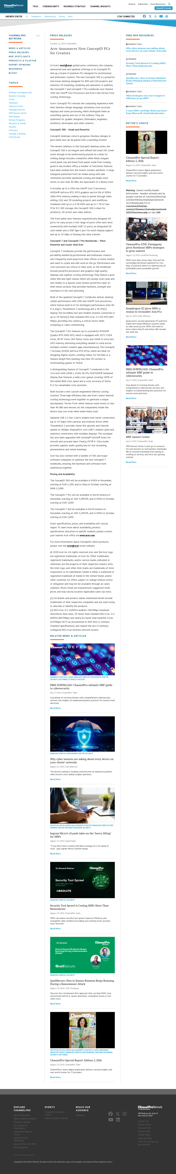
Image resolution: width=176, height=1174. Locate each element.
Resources (15, 68)
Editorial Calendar (22, 1122)
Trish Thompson (72, 988)
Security (12, 126)
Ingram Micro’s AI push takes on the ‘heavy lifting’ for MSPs (80, 835)
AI (27, 16)
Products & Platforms (24, 60)
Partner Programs (17, 119)
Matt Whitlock (144, 316)
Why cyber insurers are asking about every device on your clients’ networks (82, 760)
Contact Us (143, 1121)
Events (132, 4)
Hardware (13, 102)
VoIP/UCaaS (14, 137)
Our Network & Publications (21, 1127)
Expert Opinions (20, 64)
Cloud (11, 99)
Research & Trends (17, 123)
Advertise (143, 4)
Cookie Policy (144, 1134)
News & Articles (20, 48)
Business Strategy (75, 6)
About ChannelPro (22, 1115)
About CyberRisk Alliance (25, 1118)
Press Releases (19, 52)
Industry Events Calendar (56, 1118)
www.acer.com (87, 535)
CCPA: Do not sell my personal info (148, 1143)
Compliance (36, 16)
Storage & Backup (17, 133)
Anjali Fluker (70, 841)
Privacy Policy (144, 1131)
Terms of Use (144, 1127)
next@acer (66, 65)
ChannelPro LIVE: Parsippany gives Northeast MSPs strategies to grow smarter (145, 247)
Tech (35, 6)
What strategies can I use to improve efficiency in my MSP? (145, 97)
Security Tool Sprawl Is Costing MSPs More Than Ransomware (79, 907)
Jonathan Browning (149, 255)
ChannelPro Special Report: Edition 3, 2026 (76, 1060)
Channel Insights (100, 6)
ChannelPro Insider (163, 8)
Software (13, 130)
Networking (14, 116)
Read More (55, 708)
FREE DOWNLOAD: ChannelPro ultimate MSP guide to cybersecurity (81, 686)
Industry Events (16, 106)
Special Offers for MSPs (25, 1144)
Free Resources (158, 4)
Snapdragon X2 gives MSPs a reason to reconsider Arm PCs (144, 310)
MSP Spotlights (19, 56)
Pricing (62, 16)
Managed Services (17, 109)
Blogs (13, 73)
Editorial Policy (145, 1138)
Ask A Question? (21, 1147)
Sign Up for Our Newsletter (21, 1139)
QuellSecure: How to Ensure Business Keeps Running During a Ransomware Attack (82, 982)
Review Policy (144, 1124)
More (70, 16)
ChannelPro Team (69, 692)
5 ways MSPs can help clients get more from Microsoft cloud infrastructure (146, 112)
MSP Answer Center (18, 113)
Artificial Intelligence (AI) (20, 92)
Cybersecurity (51, 6)
